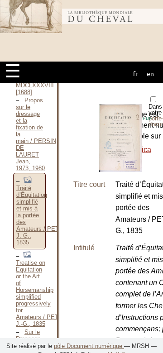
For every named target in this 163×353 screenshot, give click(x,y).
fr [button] (135, 73)
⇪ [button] (143, 117)
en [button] (150, 73)
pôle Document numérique (89, 346)
